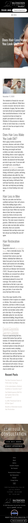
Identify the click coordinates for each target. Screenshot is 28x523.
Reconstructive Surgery (14, 472)
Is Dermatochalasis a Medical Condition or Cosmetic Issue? (13, 387)
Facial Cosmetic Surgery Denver (11, 330)
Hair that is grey (13, 167)
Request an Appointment (19, 10)
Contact (14, 477)
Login (14, 483)
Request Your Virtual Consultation (15, 517)
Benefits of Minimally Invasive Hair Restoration (13, 407)
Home (14, 457)
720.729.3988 (18, 492)
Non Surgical (14, 468)
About (14, 460)
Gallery (14, 463)
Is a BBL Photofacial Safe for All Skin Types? (13, 401)
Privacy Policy (14, 480)
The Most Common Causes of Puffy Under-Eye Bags (13, 381)
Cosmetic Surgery (14, 465)
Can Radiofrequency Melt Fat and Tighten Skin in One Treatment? (13, 394)
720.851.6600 (6, 10)
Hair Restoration (14, 475)
